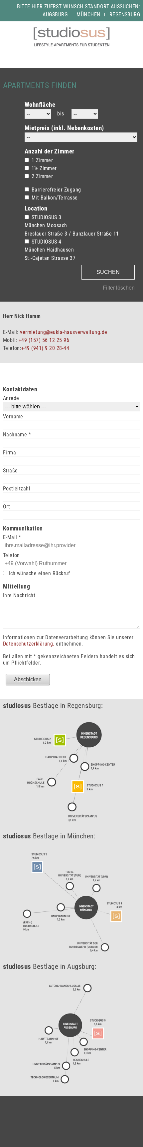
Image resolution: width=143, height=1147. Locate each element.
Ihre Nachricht (19, 595)
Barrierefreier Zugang (56, 189)
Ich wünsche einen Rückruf (38, 573)
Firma (9, 452)
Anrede (11, 398)
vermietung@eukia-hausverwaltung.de (63, 332)
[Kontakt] (93, 54)
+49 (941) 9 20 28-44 (45, 348)
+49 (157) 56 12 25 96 (44, 340)
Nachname (17, 434)
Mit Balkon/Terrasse (55, 198)
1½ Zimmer (44, 168)
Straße (10, 470)
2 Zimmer (42, 176)
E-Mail (12, 537)
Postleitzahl (17, 488)
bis (60, 113)
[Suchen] (71, 54)
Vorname (13, 416)
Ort (6, 506)
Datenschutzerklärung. (29, 644)
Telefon (11, 555)
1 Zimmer (42, 160)
